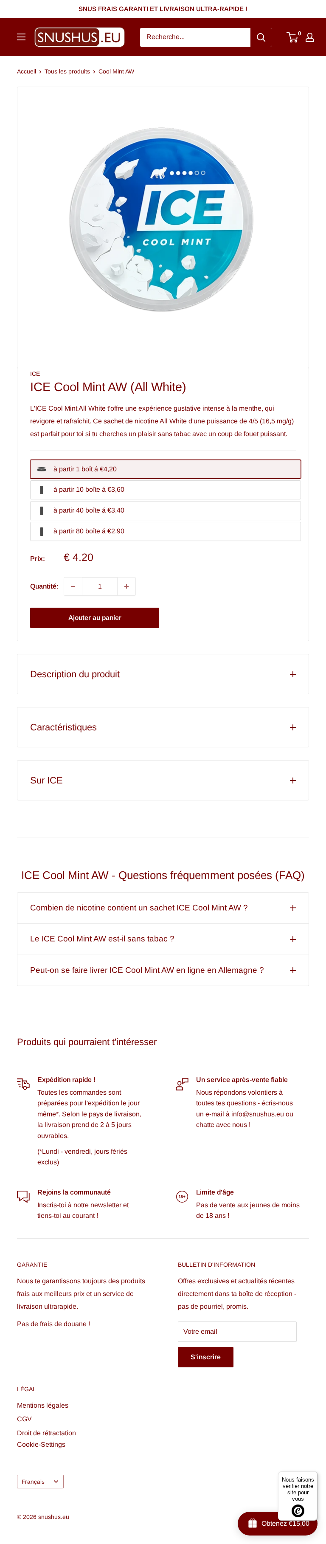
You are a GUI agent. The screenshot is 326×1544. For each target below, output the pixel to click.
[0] (292, 37)
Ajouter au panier (94, 617)
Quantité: (44, 586)
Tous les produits (67, 71)
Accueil (26, 71)
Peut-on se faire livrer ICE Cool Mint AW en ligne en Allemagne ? (147, 970)
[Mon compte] (310, 37)
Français (33, 1482)
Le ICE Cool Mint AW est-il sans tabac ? (102, 938)
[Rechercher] (261, 37)
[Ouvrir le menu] (21, 37)
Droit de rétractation (46, 1433)
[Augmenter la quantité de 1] (126, 586)
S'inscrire (206, 1357)
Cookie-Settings (41, 1444)
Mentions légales (42, 1405)
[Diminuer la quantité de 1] (73, 586)
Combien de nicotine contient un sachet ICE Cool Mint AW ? (139, 907)
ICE (35, 373)
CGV (24, 1419)
